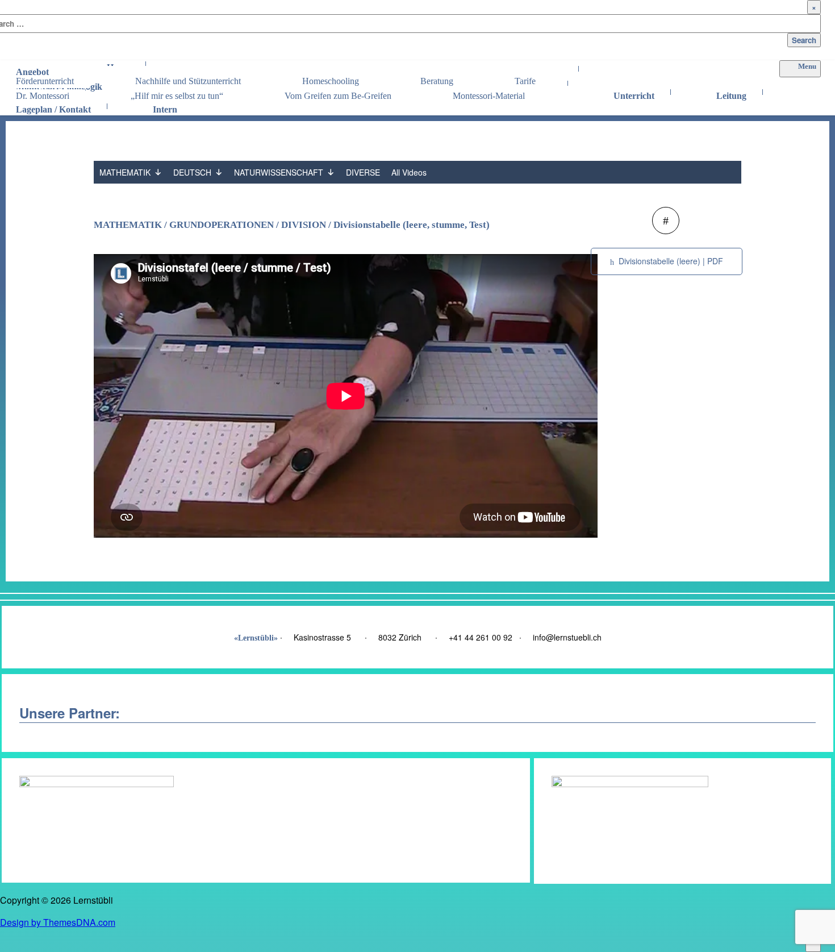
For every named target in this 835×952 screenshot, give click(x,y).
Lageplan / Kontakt (53, 107)
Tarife (525, 81)
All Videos (409, 172)
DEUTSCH (192, 172)
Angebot (32, 69)
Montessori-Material (489, 96)
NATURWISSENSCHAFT (278, 172)
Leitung (731, 93)
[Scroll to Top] (813, 945)
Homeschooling (330, 81)
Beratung (436, 81)
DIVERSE (363, 172)
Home (118, 64)
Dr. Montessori (42, 96)
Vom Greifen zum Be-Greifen (338, 96)
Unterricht (633, 93)
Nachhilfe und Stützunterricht (188, 81)
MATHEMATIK (125, 172)
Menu (807, 66)
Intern (165, 107)
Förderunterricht (45, 81)
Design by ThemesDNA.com (57, 922)
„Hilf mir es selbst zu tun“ (177, 96)
